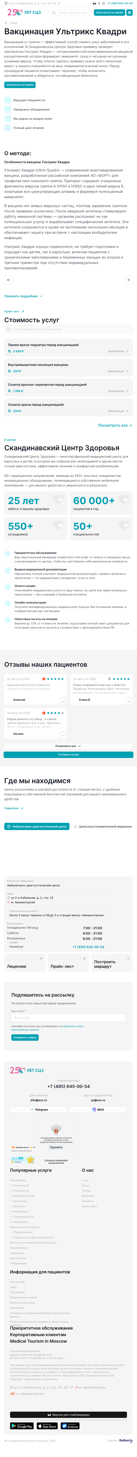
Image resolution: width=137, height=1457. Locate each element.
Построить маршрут (104, 964)
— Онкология (18, 1201)
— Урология (17, 1206)
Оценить (56, 1147)
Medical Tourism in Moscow (38, 1341)
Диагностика (18, 1258)
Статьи (86, 1190)
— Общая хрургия (21, 1232)
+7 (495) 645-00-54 (120, 3)
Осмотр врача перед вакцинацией (36, 405)
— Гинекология (19, 1190)
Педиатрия (17, 1253)
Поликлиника (18, 1180)
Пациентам (17, 1307)
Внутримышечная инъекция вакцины (38, 365)
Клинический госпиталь (24, 1227)
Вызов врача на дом (22, 1302)
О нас (85, 1180)
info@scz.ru (39, 1100)
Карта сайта (89, 1206)
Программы (17, 1292)
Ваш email (18, 1011)
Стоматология (19, 1222)
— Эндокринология (22, 1216)
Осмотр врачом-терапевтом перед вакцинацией (47, 385)
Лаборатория (18, 1263)
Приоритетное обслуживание (41, 1328)
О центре (10, 439)
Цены (13, 1287)
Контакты (87, 1201)
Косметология (19, 1247)
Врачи (86, 1185)
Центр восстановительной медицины (33, 1242)
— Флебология (19, 1211)
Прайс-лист (62, 966)
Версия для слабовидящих (71, 1414)
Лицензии (16, 966)
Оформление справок (23, 1297)
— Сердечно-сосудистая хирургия (32, 1237)
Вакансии (88, 1195)
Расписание (17, 1282)
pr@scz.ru (98, 1100)
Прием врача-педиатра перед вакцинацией (43, 345)
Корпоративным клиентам (38, 1334)
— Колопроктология (22, 1195)
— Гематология (19, 1185)
